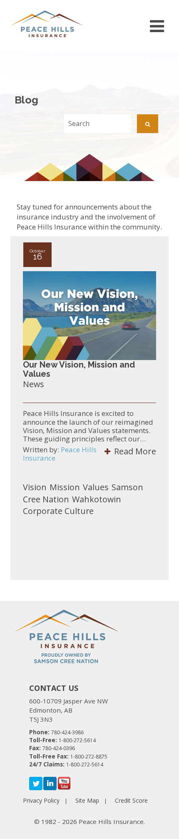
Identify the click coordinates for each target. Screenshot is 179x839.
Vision (35, 487)
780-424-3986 (67, 732)
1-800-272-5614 (77, 740)
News (33, 384)
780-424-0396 (58, 748)
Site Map (87, 800)
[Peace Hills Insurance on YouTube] (64, 783)
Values (96, 487)
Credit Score (131, 800)
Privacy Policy (41, 800)
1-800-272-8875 (88, 756)
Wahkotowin (96, 499)
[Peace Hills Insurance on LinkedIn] (50, 783)
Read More (134, 451)
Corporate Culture (58, 511)
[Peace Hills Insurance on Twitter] (35, 783)
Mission (65, 487)
